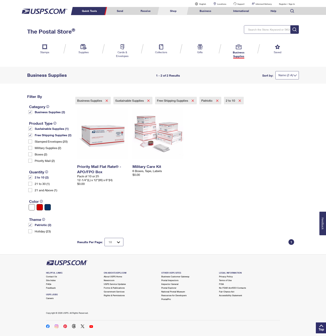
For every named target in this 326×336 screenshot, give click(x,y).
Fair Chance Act (226, 291)
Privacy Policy (226, 276)
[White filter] (32, 207)
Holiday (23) (43, 231)
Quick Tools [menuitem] (89, 10)
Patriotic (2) (43, 225)
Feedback (51, 288)
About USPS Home (113, 276)
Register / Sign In (287, 4)
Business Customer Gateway (175, 276)
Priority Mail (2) (45, 160)
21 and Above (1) (46, 190)
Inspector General (169, 284)
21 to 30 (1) (42, 183)
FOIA (221, 284)
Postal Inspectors (169, 280)
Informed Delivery (264, 4)
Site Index (51, 280)
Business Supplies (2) (50, 112)
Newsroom (109, 280)
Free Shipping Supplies (173, 100)
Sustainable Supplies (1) (52, 128)
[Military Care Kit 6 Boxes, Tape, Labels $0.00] (158, 133)
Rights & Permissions (114, 295)
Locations (221, 4)
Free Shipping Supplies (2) (53, 135)
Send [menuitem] (120, 10)
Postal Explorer (168, 288)
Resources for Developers (174, 295)
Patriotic (207, 100)
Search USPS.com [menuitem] (292, 11)
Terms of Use (225, 280)
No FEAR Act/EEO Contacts (232, 288)
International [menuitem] (241, 10)
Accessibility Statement (230, 295)
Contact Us (51, 276)
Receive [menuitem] (146, 10)
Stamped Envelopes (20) (51, 141)
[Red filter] (40, 207)
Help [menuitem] (273, 10)
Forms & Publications (114, 288)
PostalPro (166, 299)
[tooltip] (47, 106)
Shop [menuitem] (173, 10)
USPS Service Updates (115, 284)
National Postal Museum (173, 291)
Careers (50, 298)
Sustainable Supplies (130, 100)
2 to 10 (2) (42, 177)
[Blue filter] (48, 207)
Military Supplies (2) (48, 148)
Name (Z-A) (285, 75)
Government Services (114, 291)
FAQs (48, 284)
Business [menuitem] (205, 10)
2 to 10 (231, 100)
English (199, 4)
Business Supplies (90, 100)
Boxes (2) (41, 154)
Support (240, 4)
